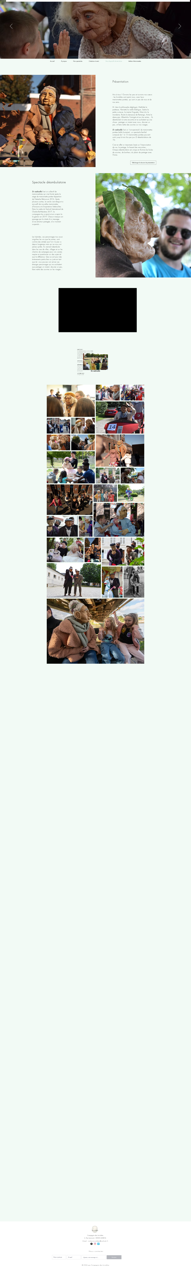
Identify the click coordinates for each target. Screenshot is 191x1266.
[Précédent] (11, 26)
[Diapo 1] (93, 53)
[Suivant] (180, 26)
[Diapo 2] (95, 53)
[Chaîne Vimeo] (98, 1244)
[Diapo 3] (97, 53)
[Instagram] (95, 1244)
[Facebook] (91, 1244)
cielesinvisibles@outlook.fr (98, 1241)
